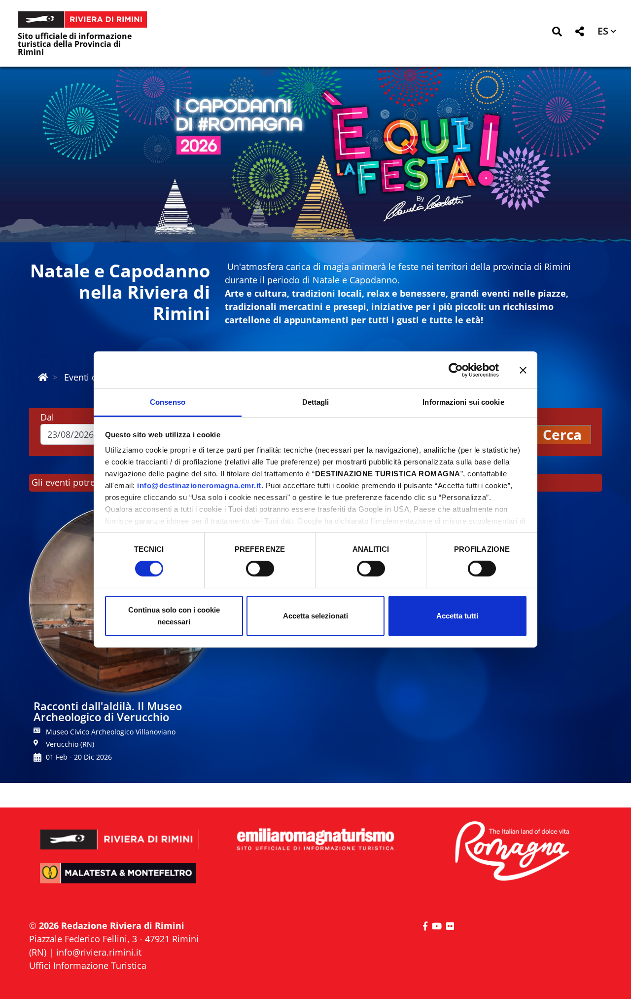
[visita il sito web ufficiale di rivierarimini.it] (119, 832)
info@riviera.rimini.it (98, 952)
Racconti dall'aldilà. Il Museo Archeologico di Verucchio (108, 711)
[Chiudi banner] (523, 369)
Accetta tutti (457, 616)
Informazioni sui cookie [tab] (463, 402)
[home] (43, 377)
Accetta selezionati (315, 616)
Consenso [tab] (167, 402)
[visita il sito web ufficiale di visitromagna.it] (511, 851)
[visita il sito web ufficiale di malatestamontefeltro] (119, 880)
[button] (557, 33)
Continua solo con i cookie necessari (174, 616)
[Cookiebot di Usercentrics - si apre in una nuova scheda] (456, 369)
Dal (47, 417)
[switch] (260, 568)
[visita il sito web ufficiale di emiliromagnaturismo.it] (315, 839)
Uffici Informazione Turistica (87, 965)
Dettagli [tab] (315, 402)
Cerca (562, 434)
